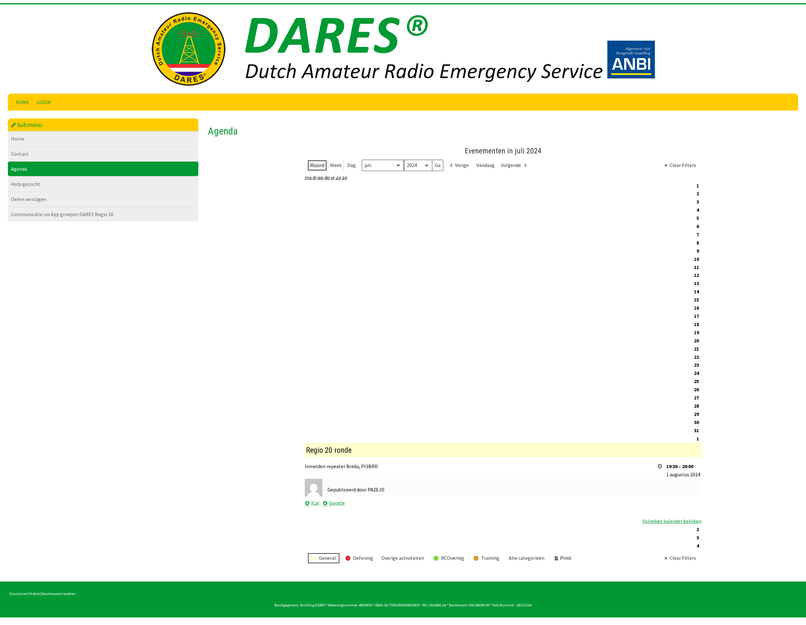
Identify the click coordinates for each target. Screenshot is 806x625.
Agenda (19, 169)
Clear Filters (683, 165)
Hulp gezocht (25, 184)
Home (22, 102)
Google (337, 503)
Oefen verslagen (28, 199)
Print (562, 559)
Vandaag (485, 165)
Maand (317, 165)
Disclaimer (18, 593)
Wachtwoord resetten (58, 593)
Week (336, 165)
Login (44, 102)
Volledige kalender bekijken (671, 521)
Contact (20, 154)
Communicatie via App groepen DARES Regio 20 (62, 214)
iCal (315, 503)
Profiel (34, 593)
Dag (351, 165)
